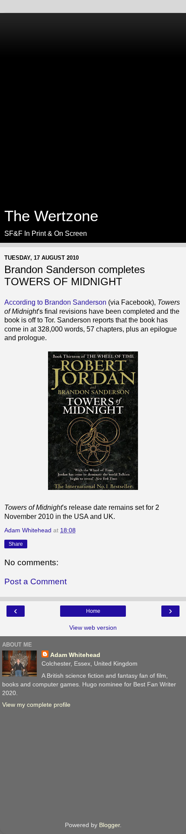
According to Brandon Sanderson (55, 302)
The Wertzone (51, 216)
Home (93, 611)
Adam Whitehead (75, 654)
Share (16, 544)
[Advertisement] (93, 106)
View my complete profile (36, 704)
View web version (93, 627)
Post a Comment (35, 581)
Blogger (109, 824)
